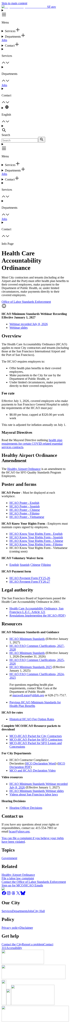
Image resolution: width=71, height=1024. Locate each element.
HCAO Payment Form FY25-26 (29, 578)
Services (7, 911)
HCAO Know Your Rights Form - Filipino (36, 544)
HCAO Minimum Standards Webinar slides (36, 791)
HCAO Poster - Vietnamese (26, 517)
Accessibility (14, 948)
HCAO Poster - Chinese (24, 510)
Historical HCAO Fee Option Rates (31, 719)
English (14, 564)
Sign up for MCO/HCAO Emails (22, 885)
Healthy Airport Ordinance (24, 469)
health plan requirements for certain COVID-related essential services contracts (32, 443)
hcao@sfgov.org (19, 831)
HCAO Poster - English (24, 502)
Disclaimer (26, 927)
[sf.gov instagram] (8, 894)
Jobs (4, 40)
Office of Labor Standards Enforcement (26, 301)
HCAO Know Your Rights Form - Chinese (36, 540)
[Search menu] (35, 128)
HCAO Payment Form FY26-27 (29, 581)
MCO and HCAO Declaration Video (32, 770)
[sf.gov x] (18, 894)
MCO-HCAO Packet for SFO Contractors (35, 739)
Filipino (46, 564)
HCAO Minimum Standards (27, 638)
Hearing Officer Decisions (25, 807)
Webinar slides (18, 327)
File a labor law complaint (18, 878)
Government (9, 858)
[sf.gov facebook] (4, 894)
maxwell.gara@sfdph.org (28, 695)
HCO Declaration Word (40, 763)
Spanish (25, 564)
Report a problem (33, 944)
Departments (20, 911)
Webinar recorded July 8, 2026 (28, 324)
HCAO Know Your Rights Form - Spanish (36, 537)
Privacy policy (11, 927)
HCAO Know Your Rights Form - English (36, 533)
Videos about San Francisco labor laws (33, 794)
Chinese (35, 564)
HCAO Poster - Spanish (24, 506)
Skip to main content (14, 3)
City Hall (39, 911)
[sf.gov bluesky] (23, 894)
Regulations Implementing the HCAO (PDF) (37, 615)
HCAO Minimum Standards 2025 (30, 667)
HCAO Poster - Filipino (24, 513)
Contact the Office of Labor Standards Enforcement (34, 881)
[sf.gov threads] (13, 894)
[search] (41, 139)
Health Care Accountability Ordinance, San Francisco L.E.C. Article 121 (36, 610)
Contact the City (12, 944)
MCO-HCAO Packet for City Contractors (35, 736)
